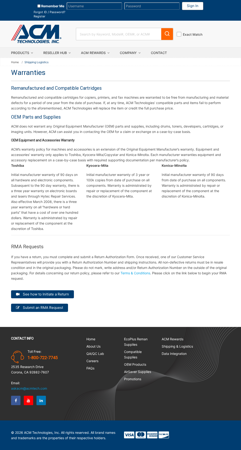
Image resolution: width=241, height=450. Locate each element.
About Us (93, 346)
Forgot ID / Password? (49, 12)
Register (39, 16)
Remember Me (52, 6)
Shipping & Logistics (177, 346)
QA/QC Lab (95, 354)
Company (129, 53)
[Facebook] (15, 400)
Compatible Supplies (133, 354)
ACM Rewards (94, 53)
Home (15, 62)
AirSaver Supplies (137, 372)
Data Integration (174, 354)
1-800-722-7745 (43, 358)
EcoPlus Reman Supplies (136, 341)
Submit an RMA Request (42, 307)
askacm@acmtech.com (29, 388)
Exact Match (192, 34)
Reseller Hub (55, 53)
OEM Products (135, 364)
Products (20, 53)
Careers (92, 361)
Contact (159, 53)
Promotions (132, 379)
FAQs (90, 368)
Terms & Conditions (135, 273)
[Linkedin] (41, 400)
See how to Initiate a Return (45, 294)
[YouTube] (28, 400)
